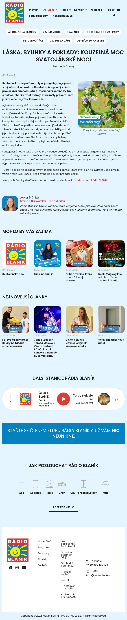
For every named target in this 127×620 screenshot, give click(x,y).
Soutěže (42, 565)
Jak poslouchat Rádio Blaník (68, 544)
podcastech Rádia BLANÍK (91, 180)
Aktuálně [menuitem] (49, 10)
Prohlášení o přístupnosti (68, 596)
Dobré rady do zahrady (103, 32)
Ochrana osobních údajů (66, 555)
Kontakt (66, 580)
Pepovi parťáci (33, 40)
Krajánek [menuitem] (96, 10)
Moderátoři (44, 541)
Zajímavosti (51, 32)
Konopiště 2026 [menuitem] (63, 16)
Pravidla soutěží (66, 573)
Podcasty (43, 553)
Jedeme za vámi (60, 40)
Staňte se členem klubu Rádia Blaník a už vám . (63, 433)
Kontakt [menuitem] (79, 10)
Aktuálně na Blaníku (22, 32)
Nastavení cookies (70, 587)
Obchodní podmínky (67, 564)
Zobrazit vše (61, 507)
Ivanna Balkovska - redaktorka (42, 201)
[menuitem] (114, 15)
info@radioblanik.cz (99, 575)
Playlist (42, 559)
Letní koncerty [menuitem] (38, 16)
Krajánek (73, 32)
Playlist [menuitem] (33, 10)
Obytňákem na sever (90, 40)
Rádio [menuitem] (64, 10)
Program (43, 547)
